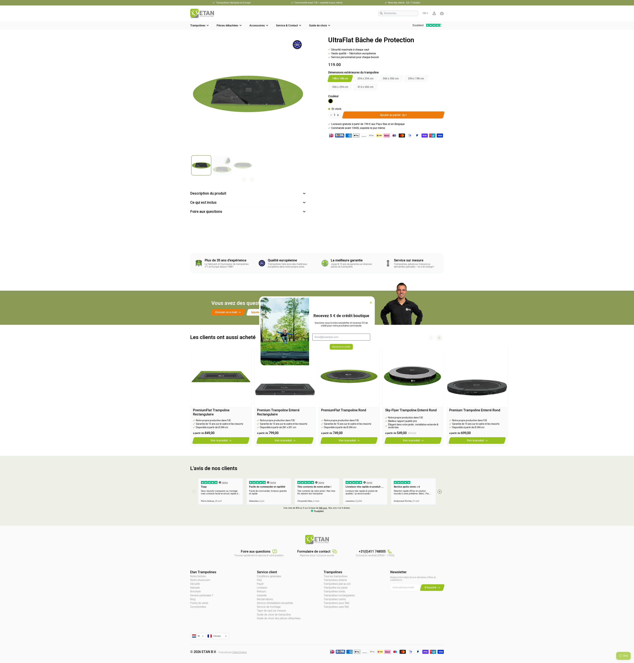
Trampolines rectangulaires (339, 595)
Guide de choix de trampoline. (274, 614)
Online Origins (239, 652)
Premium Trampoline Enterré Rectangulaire (278, 412)
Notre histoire (198, 576)
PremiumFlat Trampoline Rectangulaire (211, 412)
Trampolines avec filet (336, 603)
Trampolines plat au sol (337, 583)
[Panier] (442, 13)
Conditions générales (269, 576)
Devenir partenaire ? (201, 595)
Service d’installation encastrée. (275, 603)
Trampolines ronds (334, 591)
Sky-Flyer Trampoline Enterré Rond (411, 410)
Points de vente (199, 603)
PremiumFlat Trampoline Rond (343, 410)
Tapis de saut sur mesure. (271, 610)
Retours (261, 591)
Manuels (195, 587)
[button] (439, 338)
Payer (260, 583)
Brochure (195, 591)
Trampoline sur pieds (336, 587)
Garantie (262, 595)
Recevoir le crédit (341, 346)
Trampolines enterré (335, 580)
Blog (192, 599)
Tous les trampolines (336, 576)
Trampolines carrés (335, 599)
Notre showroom (200, 580)
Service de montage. (269, 606)
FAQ (259, 580)
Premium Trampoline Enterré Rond (474, 410)
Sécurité (195, 583)
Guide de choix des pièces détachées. (279, 618)
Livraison (262, 587)
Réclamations (265, 599)
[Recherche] (381, 13)
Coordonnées (198, 606)
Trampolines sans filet (336, 606)
